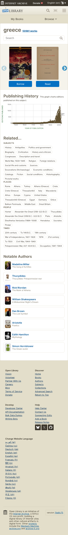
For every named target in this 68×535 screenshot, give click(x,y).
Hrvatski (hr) (11, 466)
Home (38, 374)
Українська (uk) (13, 491)
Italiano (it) (10, 470)
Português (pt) (12, 477)
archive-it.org (32, 528)
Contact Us (40, 412)
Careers (9, 384)
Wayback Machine (30, 526)
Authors (39, 381)
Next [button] (64, 72)
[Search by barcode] (55, 10)
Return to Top (42, 395)
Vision (8, 374)
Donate (38, 3)
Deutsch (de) (11, 449)
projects (33, 523)
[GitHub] (51, 427)
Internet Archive (21, 514)
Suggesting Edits (43, 415)
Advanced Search (43, 391)
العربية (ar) (10, 442)
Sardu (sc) (10, 484)
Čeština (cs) (11, 446)
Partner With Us (13, 381)
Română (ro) (11, 480)
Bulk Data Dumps (13, 415)
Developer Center (14, 408)
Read (48, 84)
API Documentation (14, 412)
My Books (17, 19)
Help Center (41, 408)
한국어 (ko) (11, 473)
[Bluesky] (38, 427)
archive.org (15, 528)
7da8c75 (59, 512)
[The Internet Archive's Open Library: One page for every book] (15, 10)
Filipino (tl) (10, 498)
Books (38, 377)
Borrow (20, 84)
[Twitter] (44, 427)
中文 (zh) (9, 494)
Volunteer (10, 377)
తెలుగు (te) (10, 487)
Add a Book (41, 419)
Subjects (39, 384)
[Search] (48, 10)
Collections (40, 388)
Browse (49, 19)
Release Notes (42, 422)
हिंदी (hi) (9, 463)
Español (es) (11, 456)
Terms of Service (13, 391)
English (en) (11, 452)
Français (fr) (11, 460)
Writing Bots (11, 419)
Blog (7, 388)
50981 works (29, 30)
